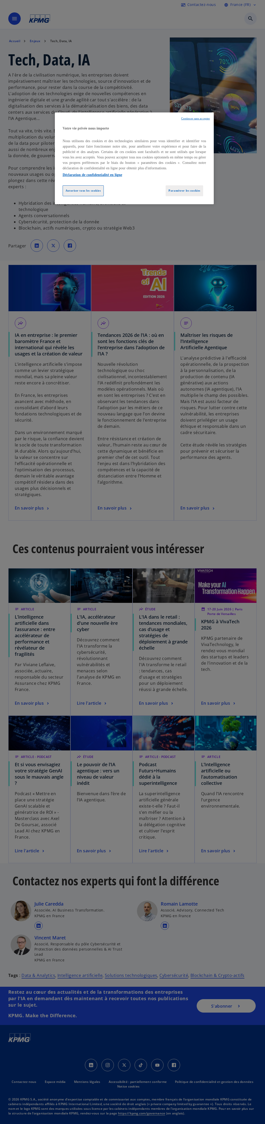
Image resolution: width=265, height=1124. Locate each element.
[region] (134, 158)
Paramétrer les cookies (184, 190)
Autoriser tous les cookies (83, 190)
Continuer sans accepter (195, 118)
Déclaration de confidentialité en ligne (92, 175)
